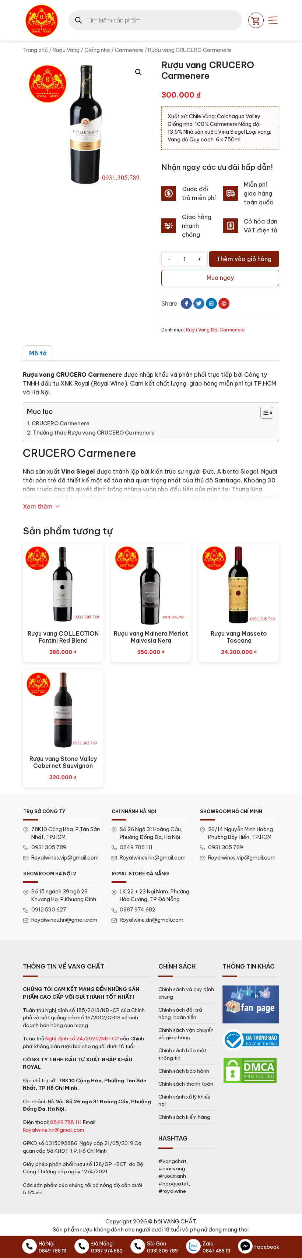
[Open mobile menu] (273, 20)
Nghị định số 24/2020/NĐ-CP (82, 1038)
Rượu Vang (66, 49)
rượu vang (171, 498)
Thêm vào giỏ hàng (244, 259)
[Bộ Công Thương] (250, 1040)
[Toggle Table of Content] (263, 413)
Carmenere (129, 49)
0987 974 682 (137, 909)
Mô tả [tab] (38, 353)
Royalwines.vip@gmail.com (65, 857)
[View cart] (256, 20)
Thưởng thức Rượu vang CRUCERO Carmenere (94, 432)
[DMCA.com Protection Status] (250, 1070)
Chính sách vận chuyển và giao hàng (186, 1034)
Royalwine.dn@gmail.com (151, 920)
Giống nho (97, 49)
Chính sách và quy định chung (186, 993)
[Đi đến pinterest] (223, 303)
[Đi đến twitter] (198, 303)
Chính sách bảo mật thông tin (182, 1054)
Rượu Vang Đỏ (201, 330)
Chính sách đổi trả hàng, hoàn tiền (180, 1013)
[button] (138, 72)
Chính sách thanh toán (185, 1083)
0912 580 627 (48, 909)
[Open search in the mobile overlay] (155, 20)
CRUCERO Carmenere (60, 423)
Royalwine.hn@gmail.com (53, 1130)
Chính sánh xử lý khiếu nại (184, 1100)
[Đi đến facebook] (186, 303)
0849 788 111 (136, 847)
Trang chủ (35, 49)
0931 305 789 (48, 847)
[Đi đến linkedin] (211, 303)
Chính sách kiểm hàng (184, 1117)
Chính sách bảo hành (183, 1071)
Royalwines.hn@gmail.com (153, 857)
